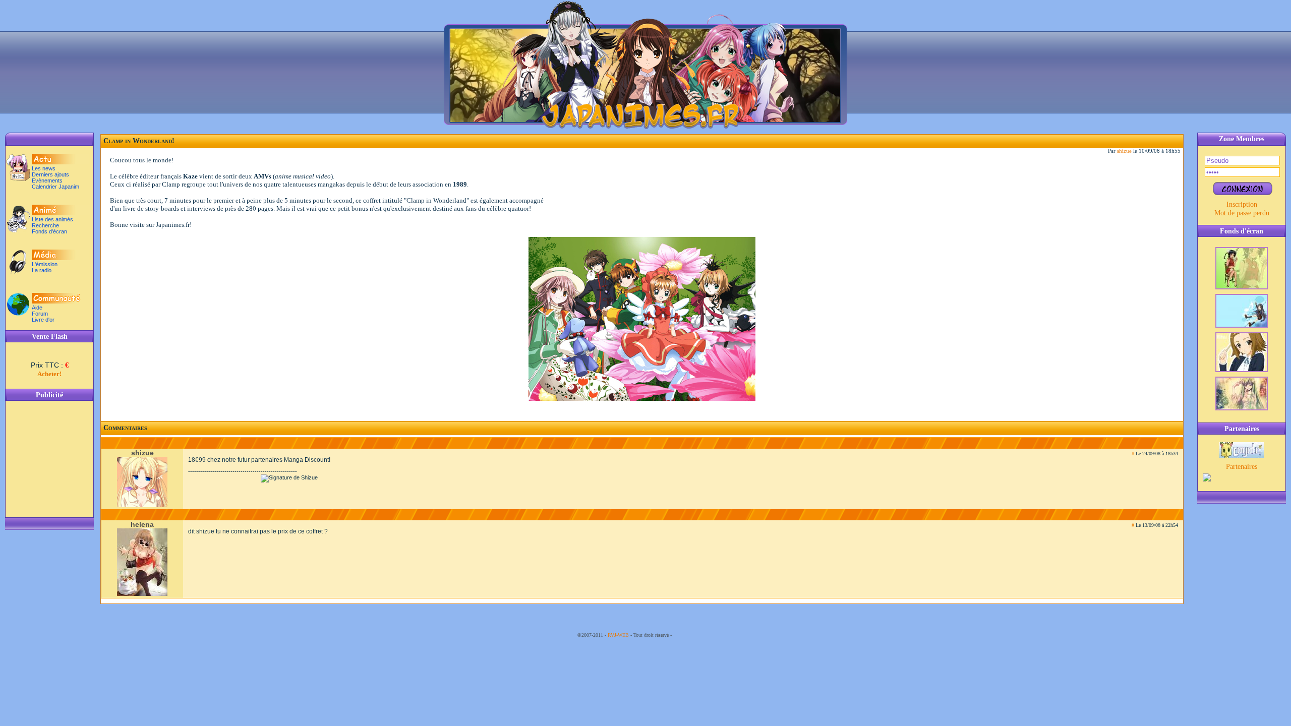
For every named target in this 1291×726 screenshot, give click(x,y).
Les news (43, 168)
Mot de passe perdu (1241, 213)
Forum (40, 314)
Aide (37, 308)
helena (142, 524)
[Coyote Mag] (1241, 455)
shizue (1124, 151)
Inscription (1241, 204)
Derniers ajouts (50, 174)
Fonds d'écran (49, 231)
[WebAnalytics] (693, 635)
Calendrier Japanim (55, 187)
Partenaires (1241, 466)
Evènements (47, 180)
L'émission (44, 264)
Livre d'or (43, 320)
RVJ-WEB (618, 635)
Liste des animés (52, 219)
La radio (41, 270)
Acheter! (49, 374)
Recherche (45, 225)
